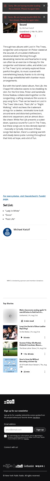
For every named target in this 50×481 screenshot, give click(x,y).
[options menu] (35, 36)
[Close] (44, 5)
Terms (26, 439)
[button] (25, 316)
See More (36, 417)
